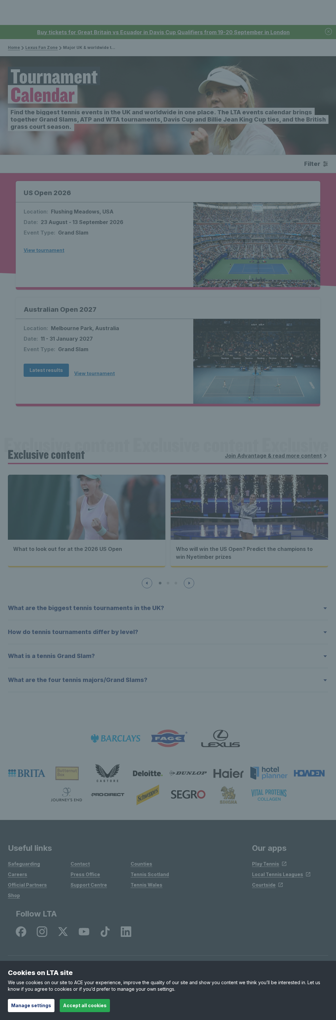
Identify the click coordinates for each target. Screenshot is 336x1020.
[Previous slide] (147, 583)
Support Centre (89, 885)
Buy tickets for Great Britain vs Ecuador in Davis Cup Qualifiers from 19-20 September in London (163, 32)
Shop (14, 895)
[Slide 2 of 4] (168, 583)
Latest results (46, 370)
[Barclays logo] (115, 738)
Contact (80, 864)
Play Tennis (265, 864)
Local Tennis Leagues (277, 874)
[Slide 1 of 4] (160, 583)
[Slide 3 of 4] (176, 583)
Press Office (85, 874)
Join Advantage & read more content (273, 455)
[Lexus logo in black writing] (220, 738)
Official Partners (27, 885)
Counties (141, 864)
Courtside (264, 885)
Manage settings (31, 1005)
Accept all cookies (85, 1005)
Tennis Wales (146, 885)
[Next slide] (189, 583)
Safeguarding (24, 864)
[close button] (328, 32)
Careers (17, 874)
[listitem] (26, 773)
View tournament (44, 250)
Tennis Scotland (150, 874)
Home (14, 47)
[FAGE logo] (168, 738)
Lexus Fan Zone (41, 47)
